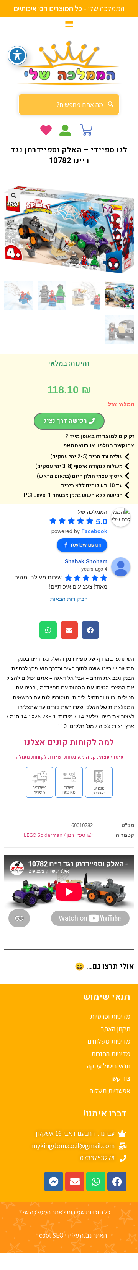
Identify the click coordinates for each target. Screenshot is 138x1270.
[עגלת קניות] (86, 130)
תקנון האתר (115, 1028)
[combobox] (69, 104)
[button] (69, 23)
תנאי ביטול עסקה (108, 1065)
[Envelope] (74, 1181)
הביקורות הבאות (69, 598)
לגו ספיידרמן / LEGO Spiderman (58, 835)
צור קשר (120, 1078)
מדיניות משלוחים (108, 1041)
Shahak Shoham (86, 561)
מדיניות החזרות (110, 1053)
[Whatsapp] (95, 1181)
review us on (86, 544)
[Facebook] (117, 1181)
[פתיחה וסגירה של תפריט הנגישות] (17, 55)
